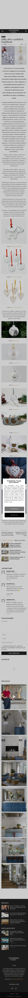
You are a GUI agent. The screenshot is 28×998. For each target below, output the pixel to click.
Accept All (14, 515)
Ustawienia (14, 509)
